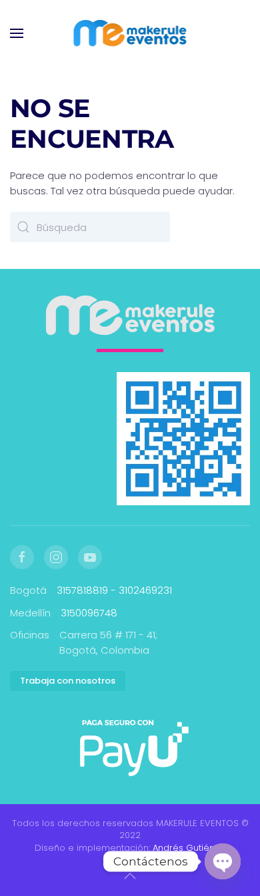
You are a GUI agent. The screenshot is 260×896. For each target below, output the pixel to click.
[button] (16, 33)
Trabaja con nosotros (67, 680)
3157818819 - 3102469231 (114, 590)
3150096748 (89, 613)
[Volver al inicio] (130, 33)
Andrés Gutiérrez (189, 847)
